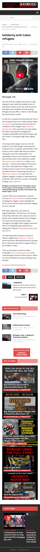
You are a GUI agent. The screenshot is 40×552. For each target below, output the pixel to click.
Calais (10, 277)
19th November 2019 (11, 470)
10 (6, 231)
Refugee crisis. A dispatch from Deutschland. (23, 336)
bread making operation (20, 253)
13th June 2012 (18, 327)
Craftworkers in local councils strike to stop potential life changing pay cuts (14, 536)
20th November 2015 (11, 44)
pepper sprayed (14, 181)
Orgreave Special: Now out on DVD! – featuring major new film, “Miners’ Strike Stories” (19, 438)
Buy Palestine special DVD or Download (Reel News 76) (16, 385)
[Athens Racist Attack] (6, 326)
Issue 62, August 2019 (13, 494)
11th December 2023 (11, 390)
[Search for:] (20, 17)
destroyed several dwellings (13, 161)
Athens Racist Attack (21, 325)
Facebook (6, 265)
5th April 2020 (9, 443)
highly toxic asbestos (10, 174)
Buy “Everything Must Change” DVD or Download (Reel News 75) (19, 412)
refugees (20, 277)
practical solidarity (17, 198)
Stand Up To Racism (26, 238)
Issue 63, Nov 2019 (12, 467)
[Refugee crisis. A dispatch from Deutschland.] (6, 337)
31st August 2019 (10, 497)
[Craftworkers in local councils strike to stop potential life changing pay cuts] (14, 521)
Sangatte (7, 124)
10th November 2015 (20, 316)
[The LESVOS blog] (6, 316)
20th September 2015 (20, 340)
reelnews (24, 44)
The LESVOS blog (19, 314)
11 (9, 231)
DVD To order (10, 361)
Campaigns (15, 25)
